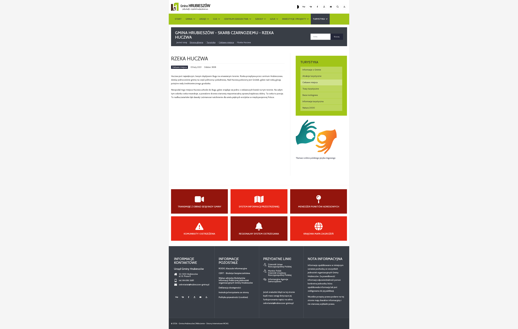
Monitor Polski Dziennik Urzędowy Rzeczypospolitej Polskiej (280, 273)
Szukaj (337, 37)
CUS (215, 19)
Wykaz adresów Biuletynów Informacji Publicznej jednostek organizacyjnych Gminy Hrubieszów (236, 280)
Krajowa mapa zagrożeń (319, 233)
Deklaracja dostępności (230, 287)
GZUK (272, 19)
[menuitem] (321, 70)
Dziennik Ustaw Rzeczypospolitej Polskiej (280, 265)
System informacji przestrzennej (259, 206)
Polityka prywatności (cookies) (233, 297)
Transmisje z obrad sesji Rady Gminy (199, 206)
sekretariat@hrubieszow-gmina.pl (194, 285)
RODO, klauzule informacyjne (233, 268)
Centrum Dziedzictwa (236, 19)
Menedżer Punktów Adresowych (318, 206)
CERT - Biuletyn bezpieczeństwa (234, 273)
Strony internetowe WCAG (217, 323)
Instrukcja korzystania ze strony (234, 292)
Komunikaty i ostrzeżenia (199, 233)
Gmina (189, 19)
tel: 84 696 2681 (186, 280)
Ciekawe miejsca (179, 67)
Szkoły (259, 19)
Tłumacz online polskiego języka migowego (315, 158)
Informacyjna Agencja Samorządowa (278, 280)
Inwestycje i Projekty (294, 19)
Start (178, 19)
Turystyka (319, 19)
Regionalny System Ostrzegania (259, 233)
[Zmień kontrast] (297, 7)
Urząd (202, 19)
